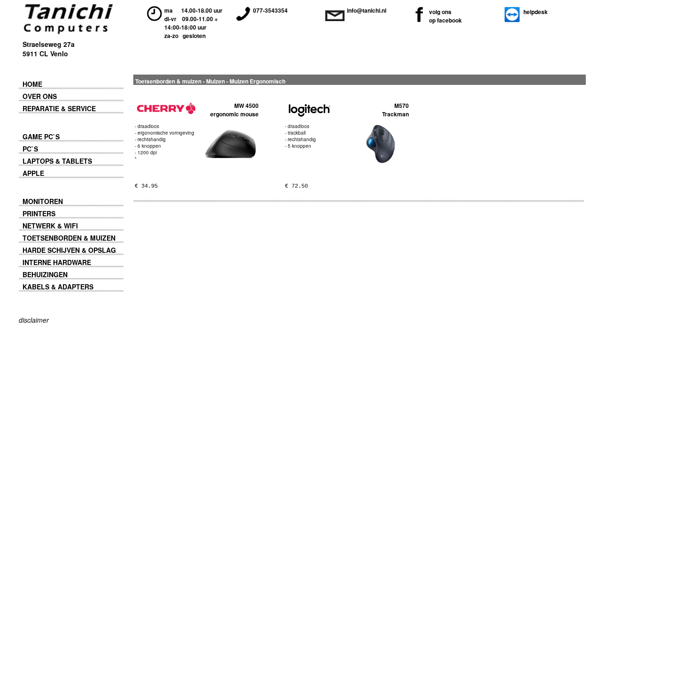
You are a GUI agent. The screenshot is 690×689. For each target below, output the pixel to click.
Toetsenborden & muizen (168, 81)
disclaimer (34, 320)
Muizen (215, 81)
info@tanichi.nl (366, 10)
